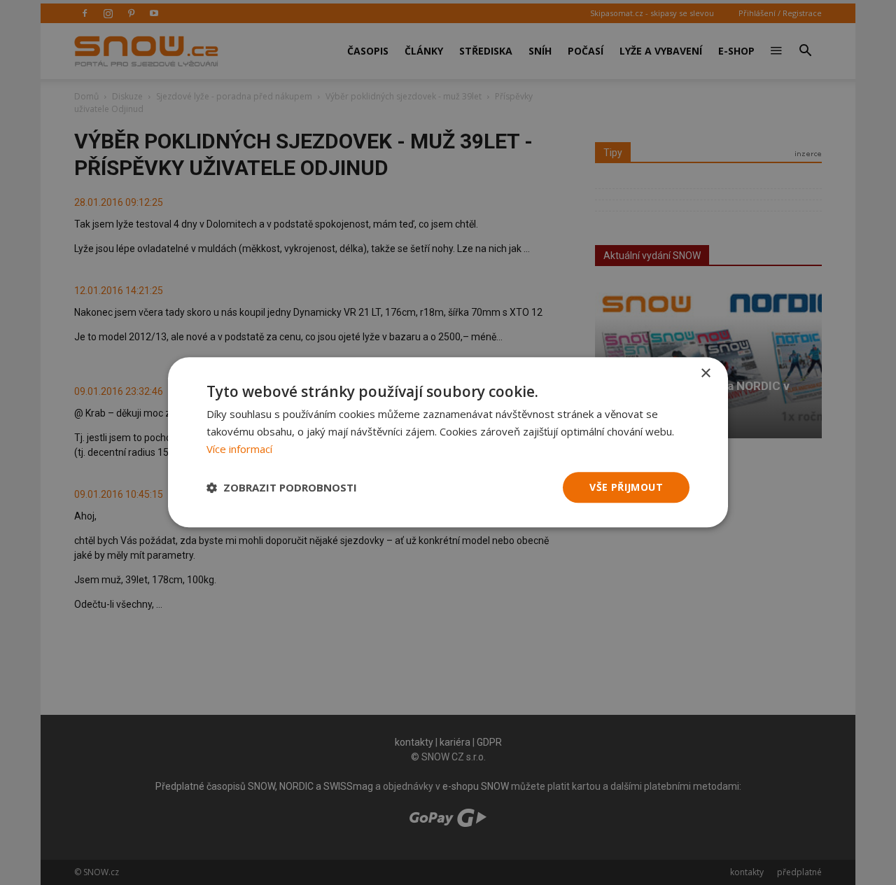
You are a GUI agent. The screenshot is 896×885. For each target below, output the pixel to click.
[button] (281, 487)
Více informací (239, 449)
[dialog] (448, 442)
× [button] (705, 373)
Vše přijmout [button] (626, 487)
